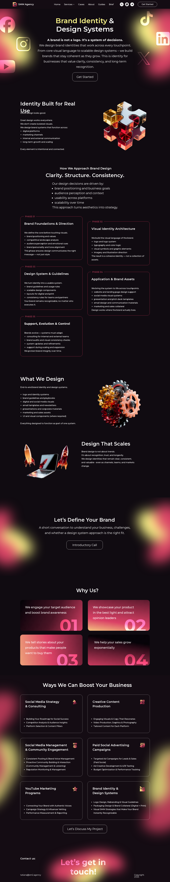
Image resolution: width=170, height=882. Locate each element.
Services (68, 4)
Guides (101, 4)
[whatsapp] (127, 4)
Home (57, 4)
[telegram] (132, 4)
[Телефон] (122, 4)
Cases (81, 4)
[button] (147, 4)
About (91, 4)
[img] (75, 702)
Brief (111, 4)
